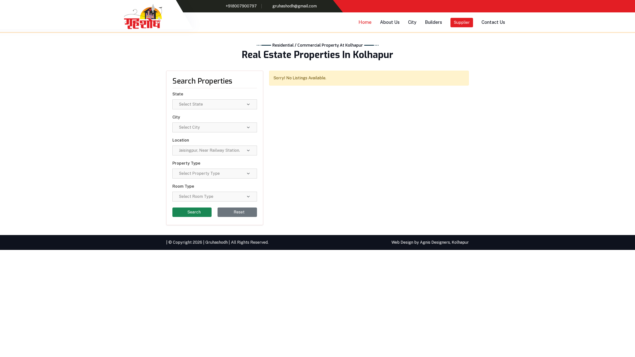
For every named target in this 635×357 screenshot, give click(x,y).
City (412, 22)
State (177, 94)
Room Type (183, 186)
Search (193, 212)
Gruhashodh (216, 242)
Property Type (186, 163)
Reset (239, 212)
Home (365, 22)
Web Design (402, 242)
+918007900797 (241, 6)
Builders (433, 22)
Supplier (462, 22)
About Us (390, 22)
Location (180, 140)
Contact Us (493, 22)
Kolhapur (460, 242)
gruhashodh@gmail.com (294, 6)
